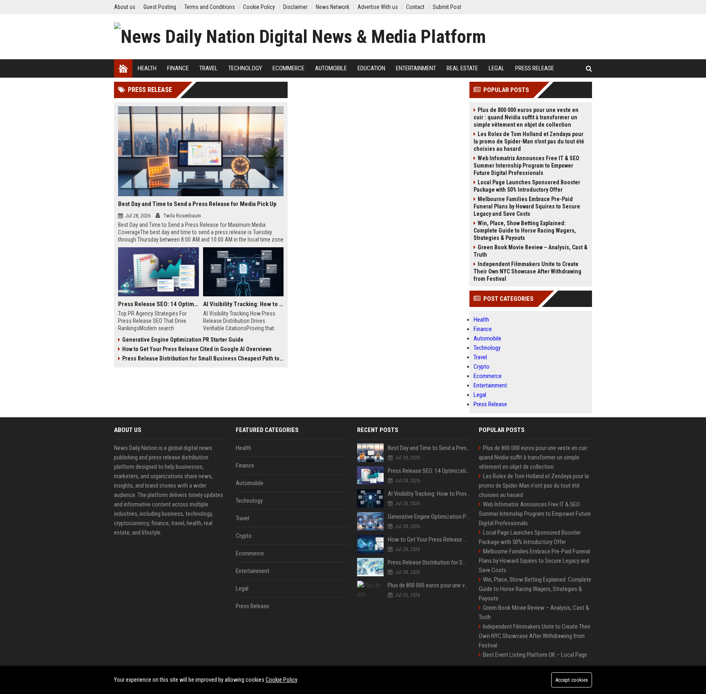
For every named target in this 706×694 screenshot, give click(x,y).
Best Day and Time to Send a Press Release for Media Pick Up (197, 204)
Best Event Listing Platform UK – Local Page (535, 654)
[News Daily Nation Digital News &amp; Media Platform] (300, 36)
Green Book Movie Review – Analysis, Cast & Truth (531, 251)
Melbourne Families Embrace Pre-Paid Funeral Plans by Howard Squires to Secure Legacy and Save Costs (527, 206)
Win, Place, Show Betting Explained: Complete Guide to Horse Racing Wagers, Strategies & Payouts (525, 230)
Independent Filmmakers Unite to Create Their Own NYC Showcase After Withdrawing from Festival (527, 271)
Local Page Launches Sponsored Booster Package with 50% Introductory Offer (527, 186)
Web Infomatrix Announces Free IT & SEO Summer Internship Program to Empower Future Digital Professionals (526, 165)
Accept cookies (571, 680)
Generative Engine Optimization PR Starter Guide (183, 339)
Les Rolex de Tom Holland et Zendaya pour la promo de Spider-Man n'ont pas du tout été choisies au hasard (529, 141)
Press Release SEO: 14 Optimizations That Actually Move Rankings (158, 304)
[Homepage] (123, 68)
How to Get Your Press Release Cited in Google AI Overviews (197, 349)
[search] (589, 68)
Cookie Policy (281, 679)
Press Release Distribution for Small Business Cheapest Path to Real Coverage (203, 358)
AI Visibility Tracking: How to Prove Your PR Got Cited (243, 304)
